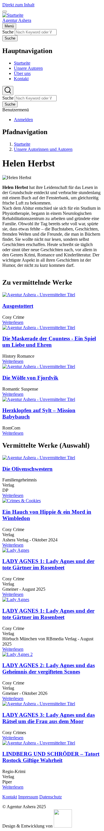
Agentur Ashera (16, 20)
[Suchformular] (7, 90)
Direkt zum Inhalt (18, 4)
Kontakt (9, 796)
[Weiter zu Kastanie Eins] (63, 826)
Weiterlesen (12, 322)
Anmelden (23, 119)
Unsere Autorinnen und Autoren (43, 149)
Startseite (22, 144)
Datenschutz (50, 796)
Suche (8, 31)
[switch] (4, 11)
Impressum (28, 796)
